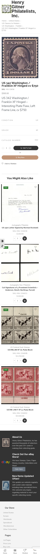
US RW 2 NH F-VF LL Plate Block (20, 410)
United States (14, 21)
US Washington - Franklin (12, 26)
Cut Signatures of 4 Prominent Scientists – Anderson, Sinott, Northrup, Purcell (20, 289)
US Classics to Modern (10, 23)
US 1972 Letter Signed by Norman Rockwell (20, 228)
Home (4, 21)
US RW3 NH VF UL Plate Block (20, 350)
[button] (25, 238)
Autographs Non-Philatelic (20, 285)
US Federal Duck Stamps (20, 347)
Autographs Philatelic (20, 225)
